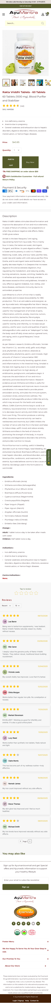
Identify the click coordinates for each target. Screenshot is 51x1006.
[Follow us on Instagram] (23, 923)
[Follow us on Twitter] (18, 923)
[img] (10, 106)
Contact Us (34, 1001)
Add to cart (11, 162)
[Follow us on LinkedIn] (38, 923)
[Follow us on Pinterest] (28, 923)
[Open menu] (3, 14)
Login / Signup (18, 1001)
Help (27, 1001)
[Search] (43, 23)
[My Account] (43, 14)
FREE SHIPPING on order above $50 (22, 171)
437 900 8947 (27, 6)
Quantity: (6, 150)
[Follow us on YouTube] (33, 923)
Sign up (25, 887)
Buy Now (30, 162)
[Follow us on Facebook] (13, 923)
